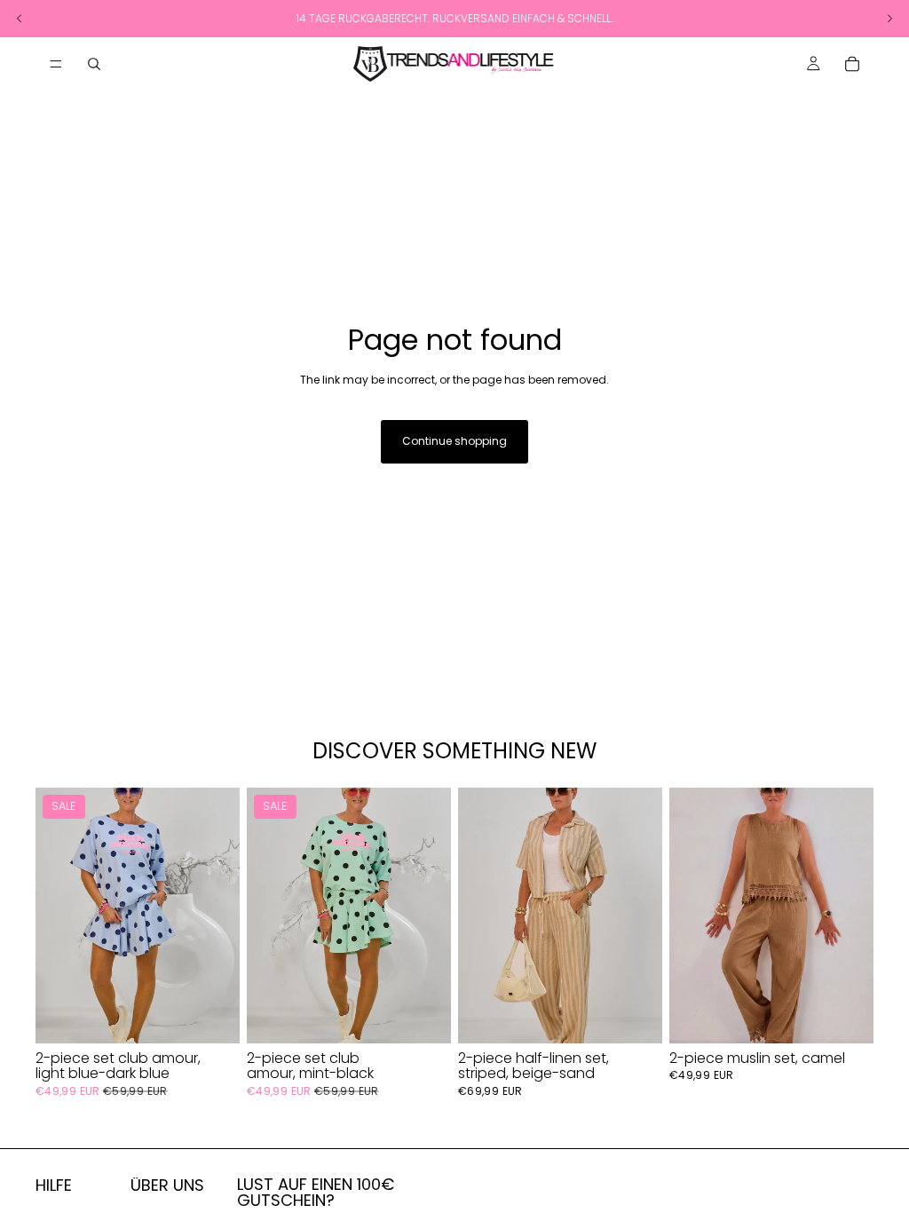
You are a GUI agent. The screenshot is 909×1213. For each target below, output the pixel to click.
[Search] (94, 63)
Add (227, 1015)
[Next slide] (220, 915)
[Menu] (56, 64)
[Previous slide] (55, 915)
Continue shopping (454, 440)
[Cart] (852, 63)
